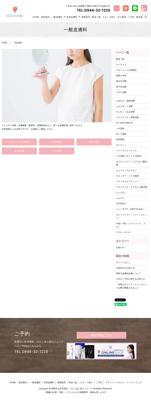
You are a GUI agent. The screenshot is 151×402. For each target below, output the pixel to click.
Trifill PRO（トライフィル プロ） (130, 225)
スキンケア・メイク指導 (127, 176)
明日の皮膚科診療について (128, 273)
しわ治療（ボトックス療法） (129, 156)
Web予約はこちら (101, 335)
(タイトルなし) (123, 262)
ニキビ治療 (56, 151)
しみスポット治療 (124, 106)
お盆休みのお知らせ (125, 267)
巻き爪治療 (94, 142)
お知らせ (120, 247)
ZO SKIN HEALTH (124, 122)
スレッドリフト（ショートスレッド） (131, 216)
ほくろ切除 (121, 134)
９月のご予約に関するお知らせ (130, 279)
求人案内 (121, 17)
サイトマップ (135, 382)
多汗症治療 (19, 151)
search (146, 17)
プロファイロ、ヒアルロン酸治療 (131, 187)
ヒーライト (121, 64)
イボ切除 (120, 128)
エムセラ (120, 198)
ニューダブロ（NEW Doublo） (130, 209)
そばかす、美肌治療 (125, 100)
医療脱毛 (85, 17)
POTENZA (121, 203)
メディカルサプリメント (127, 181)
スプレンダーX (123, 232)
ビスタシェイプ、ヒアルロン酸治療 (131, 163)
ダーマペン (121, 145)
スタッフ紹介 (109, 17)
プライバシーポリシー (115, 382)
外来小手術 (56, 142)
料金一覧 (96, 17)
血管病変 (120, 139)
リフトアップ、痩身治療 (127, 117)
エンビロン (121, 192)
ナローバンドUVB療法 (19, 142)
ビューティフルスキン (126, 170)
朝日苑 (139, 17)
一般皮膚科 (57, 17)
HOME (36, 17)
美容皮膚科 (71, 17)
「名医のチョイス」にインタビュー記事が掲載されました (131, 286)
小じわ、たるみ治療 (125, 111)
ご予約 (131, 17)
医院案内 (45, 17)
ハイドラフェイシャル (126, 150)
